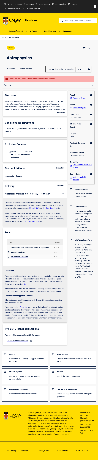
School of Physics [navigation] (79, 108)
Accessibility (63, 451)
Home (4, 37)
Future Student (60, 4)
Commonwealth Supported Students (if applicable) (30, 248)
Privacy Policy (43, 451)
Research (74, 4)
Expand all (60, 168)
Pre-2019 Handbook (14, 4)
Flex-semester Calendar (15, 9)
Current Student (44, 4)
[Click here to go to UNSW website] (12, 21)
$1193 (56, 248)
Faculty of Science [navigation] (79, 98)
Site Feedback (83, 451)
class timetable (51, 208)
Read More (61, 113)
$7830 (56, 252)
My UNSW (30, 4)
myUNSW (35, 208)
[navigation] (19, 340)
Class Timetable (35, 9)
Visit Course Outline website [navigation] (80, 178)
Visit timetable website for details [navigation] (82, 166)
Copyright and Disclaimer (19, 451)
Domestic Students (18, 252)
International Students (19, 257)
